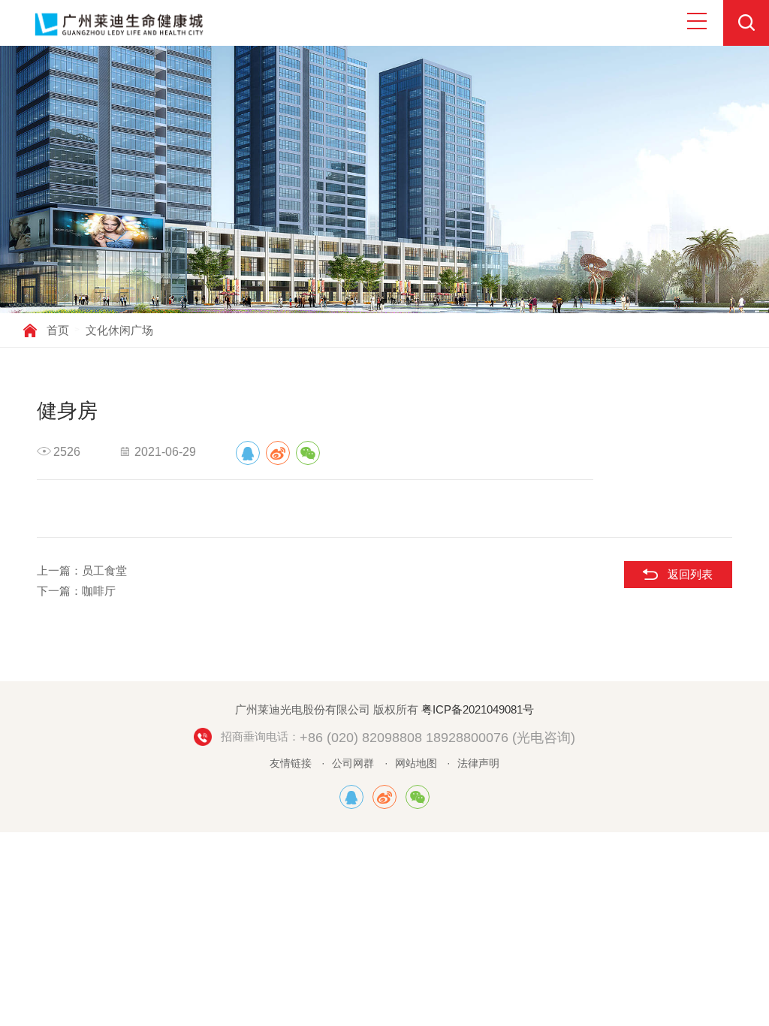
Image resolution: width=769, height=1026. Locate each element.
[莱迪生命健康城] (351, 797)
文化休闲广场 (119, 330)
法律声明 (478, 763)
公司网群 (353, 763)
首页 (58, 330)
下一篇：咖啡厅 (76, 590)
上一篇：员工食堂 (82, 570)
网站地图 (415, 763)
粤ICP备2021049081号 (477, 709)
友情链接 (291, 763)
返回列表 (690, 574)
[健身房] (248, 453)
